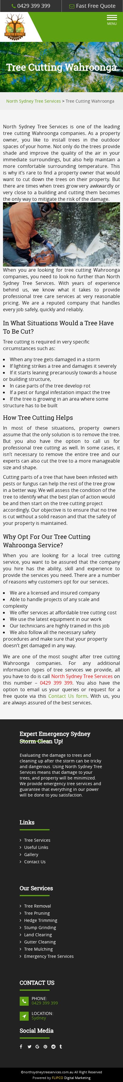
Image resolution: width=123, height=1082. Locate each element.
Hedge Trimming (40, 920)
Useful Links (36, 847)
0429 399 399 (33, 5)
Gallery (31, 854)
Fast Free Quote (95, 5)
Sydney (39, 1018)
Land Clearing (38, 934)
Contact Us (35, 861)
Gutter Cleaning (40, 942)
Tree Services (37, 840)
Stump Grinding (40, 927)
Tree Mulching (38, 949)
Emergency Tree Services (49, 956)
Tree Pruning (37, 913)
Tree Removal (37, 906)
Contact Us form (67, 696)
